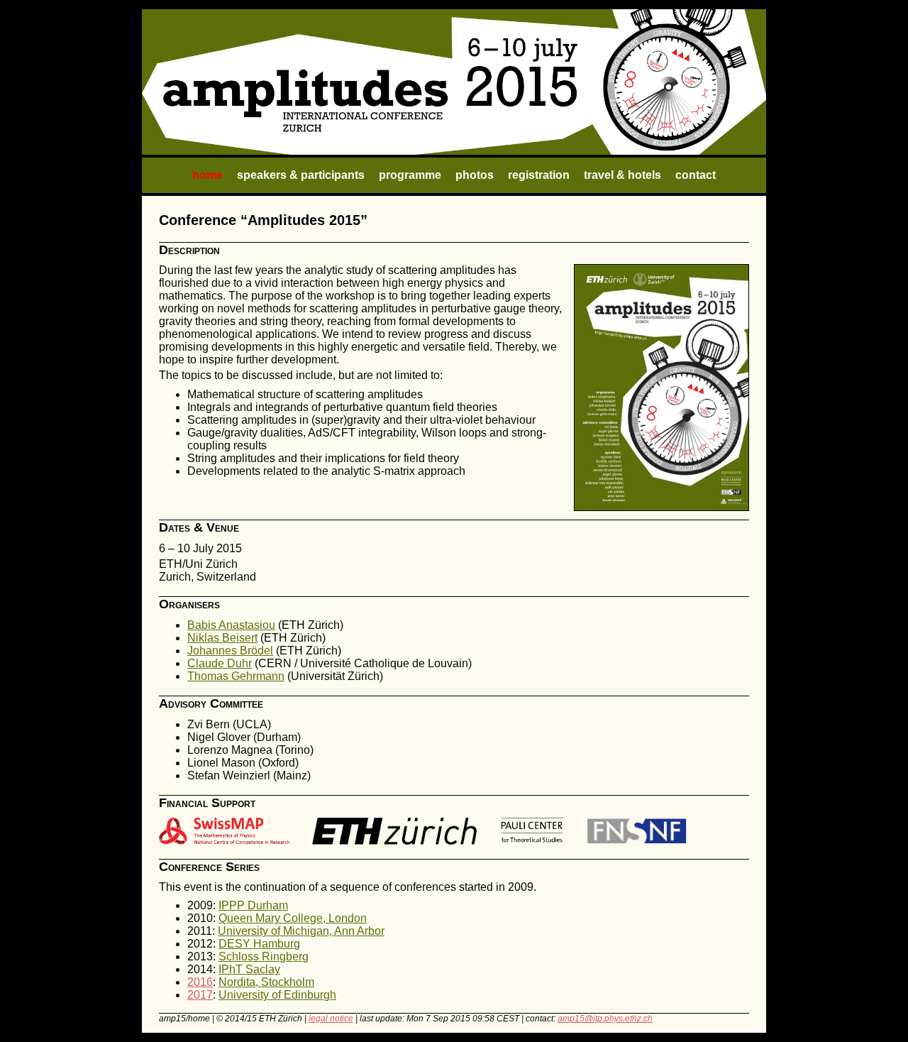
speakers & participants (301, 175)
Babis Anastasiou (231, 625)
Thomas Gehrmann (235, 676)
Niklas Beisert (222, 638)
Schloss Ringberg (263, 956)
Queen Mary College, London (292, 918)
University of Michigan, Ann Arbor (301, 931)
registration (539, 175)
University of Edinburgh (277, 995)
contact (695, 175)
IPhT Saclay (249, 969)
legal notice (331, 1019)
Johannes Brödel (230, 651)
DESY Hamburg (259, 944)
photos (474, 175)
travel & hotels (622, 175)
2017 (200, 995)
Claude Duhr (219, 663)
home (207, 175)
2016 (200, 982)
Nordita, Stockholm (266, 982)
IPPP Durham (253, 905)
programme (410, 175)
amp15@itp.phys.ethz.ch (605, 1019)
